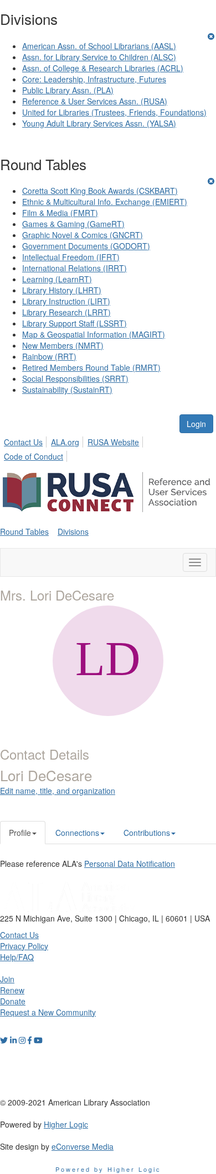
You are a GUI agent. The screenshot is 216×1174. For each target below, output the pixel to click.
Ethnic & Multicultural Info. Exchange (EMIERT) (104, 201)
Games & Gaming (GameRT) (73, 223)
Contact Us (23, 442)
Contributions (147, 832)
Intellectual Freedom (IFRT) (71, 256)
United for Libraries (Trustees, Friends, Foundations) (114, 112)
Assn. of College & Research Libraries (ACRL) (102, 67)
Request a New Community (48, 1012)
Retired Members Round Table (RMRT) (91, 367)
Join (7, 979)
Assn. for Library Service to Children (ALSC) (99, 56)
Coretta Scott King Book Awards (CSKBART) (100, 190)
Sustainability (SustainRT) (67, 389)
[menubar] (108, 447)
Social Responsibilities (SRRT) (75, 378)
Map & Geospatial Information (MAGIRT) (93, 334)
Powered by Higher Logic (108, 1169)
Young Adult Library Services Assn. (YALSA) (99, 123)
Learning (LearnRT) (57, 279)
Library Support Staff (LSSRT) (74, 323)
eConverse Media (83, 1146)
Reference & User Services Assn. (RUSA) (94, 101)
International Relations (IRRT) (74, 267)
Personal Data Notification (129, 863)
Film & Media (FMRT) (60, 212)
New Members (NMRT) (63, 345)
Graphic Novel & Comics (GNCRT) (82, 234)
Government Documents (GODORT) (86, 245)
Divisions (73, 531)
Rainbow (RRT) (49, 356)
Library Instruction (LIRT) (66, 301)
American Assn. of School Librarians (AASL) (99, 45)
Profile (20, 832)
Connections (77, 832)
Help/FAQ (17, 956)
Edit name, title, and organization (57, 790)
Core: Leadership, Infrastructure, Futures (94, 79)
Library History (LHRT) (61, 290)
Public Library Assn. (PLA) (68, 90)
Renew (12, 990)
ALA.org (65, 442)
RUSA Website (113, 442)
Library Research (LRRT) (66, 312)
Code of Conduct (33, 456)
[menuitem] (26, 440)
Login (196, 423)
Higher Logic (66, 1124)
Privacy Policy (24, 945)
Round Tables (24, 531)
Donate (12, 1001)
